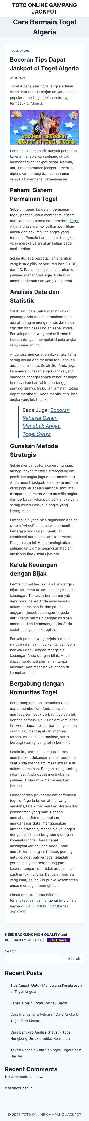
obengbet (47, 886)
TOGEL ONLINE (19, 50)
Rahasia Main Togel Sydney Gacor (38, 1003)
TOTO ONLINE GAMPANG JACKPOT (51, 1114)
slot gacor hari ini (19, 1088)
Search (11, 951)
